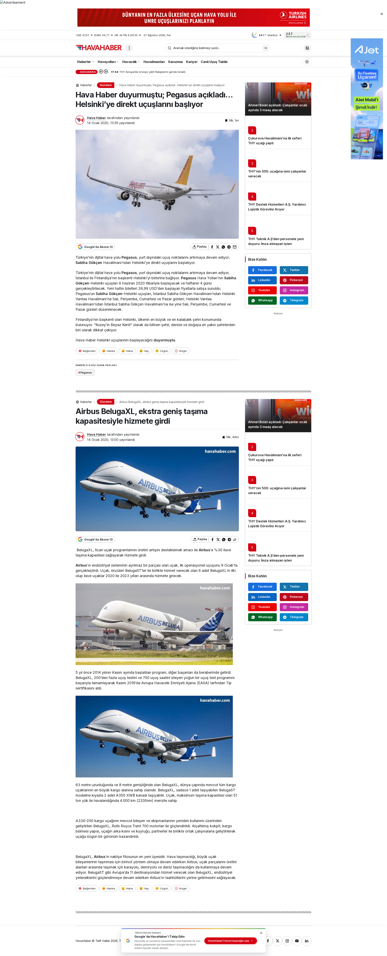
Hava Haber (96, 118)
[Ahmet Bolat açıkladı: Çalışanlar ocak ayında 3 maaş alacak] (278, 99)
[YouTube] (297, 941)
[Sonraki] (105, 72)
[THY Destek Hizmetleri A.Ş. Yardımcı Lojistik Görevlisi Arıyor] (278, 198)
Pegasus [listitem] (85, 372)
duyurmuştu (164, 340)
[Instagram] (287, 941)
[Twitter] (277, 941)
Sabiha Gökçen (89, 262)
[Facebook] (268, 941)
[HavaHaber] (99, 48)
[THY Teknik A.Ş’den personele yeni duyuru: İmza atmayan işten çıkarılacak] (278, 232)
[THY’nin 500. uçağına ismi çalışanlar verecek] (278, 165)
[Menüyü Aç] (129, 48)
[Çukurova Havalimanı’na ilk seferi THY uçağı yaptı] (278, 132)
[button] (307, 48)
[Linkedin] (306, 941)
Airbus (204, 550)
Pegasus (129, 257)
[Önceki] (101, 72)
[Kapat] (382, 13)
